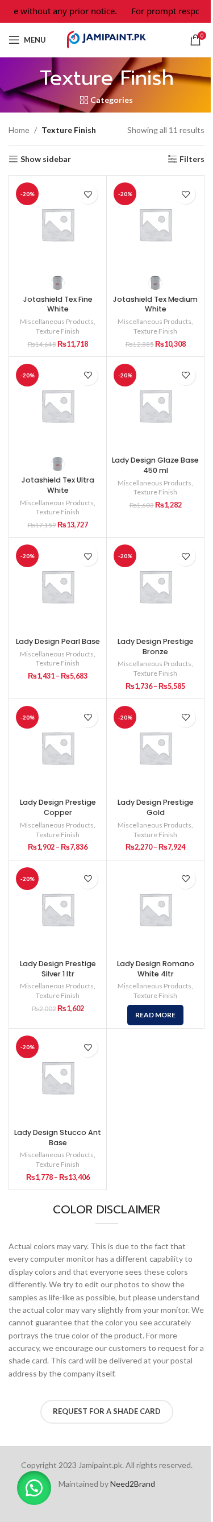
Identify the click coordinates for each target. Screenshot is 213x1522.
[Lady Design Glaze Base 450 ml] (155, 405)
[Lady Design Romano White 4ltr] (155, 909)
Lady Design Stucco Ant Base (57, 1137)
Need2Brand (132, 1483)
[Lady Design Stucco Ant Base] (57, 1077)
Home (19, 130)
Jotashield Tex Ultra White (58, 485)
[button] (34, 1488)
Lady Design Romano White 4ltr (155, 969)
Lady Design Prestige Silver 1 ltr (58, 969)
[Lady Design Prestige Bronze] (155, 586)
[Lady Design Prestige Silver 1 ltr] (57, 909)
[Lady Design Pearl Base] (57, 586)
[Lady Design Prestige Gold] (155, 747)
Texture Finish (58, 331)
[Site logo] (107, 39)
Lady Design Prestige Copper (58, 807)
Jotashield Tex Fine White (58, 304)
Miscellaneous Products (57, 321)
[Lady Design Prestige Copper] (57, 747)
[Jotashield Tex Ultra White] (57, 405)
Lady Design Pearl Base (58, 641)
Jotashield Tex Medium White (155, 304)
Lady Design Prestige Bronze (156, 646)
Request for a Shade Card (107, 1411)
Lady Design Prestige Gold (156, 807)
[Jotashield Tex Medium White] (155, 224)
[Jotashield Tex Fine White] (57, 224)
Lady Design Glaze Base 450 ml (155, 465)
